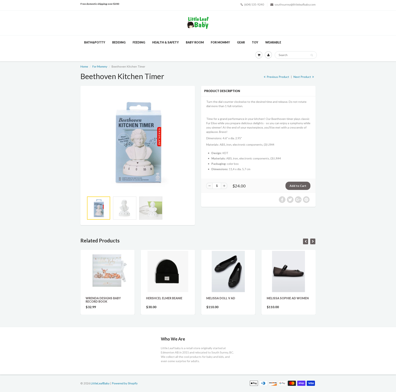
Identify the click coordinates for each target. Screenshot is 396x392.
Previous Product (277, 76)
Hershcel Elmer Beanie (164, 298)
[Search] (311, 55)
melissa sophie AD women (288, 298)
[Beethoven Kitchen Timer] (138, 142)
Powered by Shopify (125, 383)
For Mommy (99, 66)
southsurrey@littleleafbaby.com (295, 4)
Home (84, 66)
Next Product (302, 76)
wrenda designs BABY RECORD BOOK (103, 299)
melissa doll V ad (220, 298)
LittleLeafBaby (100, 383)
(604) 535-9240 (254, 4)
